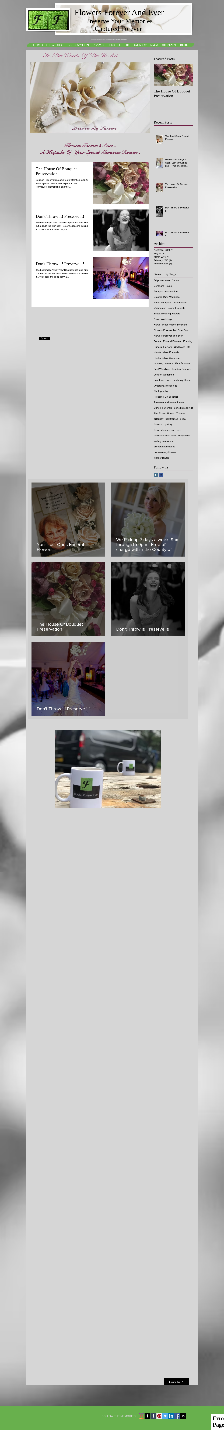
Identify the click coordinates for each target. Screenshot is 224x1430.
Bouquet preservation (166, 291)
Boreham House (163, 285)
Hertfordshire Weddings (167, 358)
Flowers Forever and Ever (168, 335)
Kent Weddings (162, 369)
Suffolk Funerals (163, 407)
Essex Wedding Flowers (167, 313)
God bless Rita (182, 346)
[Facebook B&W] (147, 1416)
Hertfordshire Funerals (166, 352)
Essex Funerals (176, 308)
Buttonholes (180, 302)
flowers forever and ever (167, 430)
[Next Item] (187, 75)
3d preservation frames (167, 280)
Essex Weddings (163, 319)
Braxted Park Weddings (167, 296)
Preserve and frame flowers (169, 402)
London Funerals (181, 369)
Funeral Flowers (163, 346)
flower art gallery (163, 424)
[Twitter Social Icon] (165, 1416)
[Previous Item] (159, 75)
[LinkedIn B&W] (183, 1416)
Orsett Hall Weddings (165, 385)
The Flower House (164, 413)
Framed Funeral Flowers (167, 341)
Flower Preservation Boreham (170, 324)
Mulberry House (182, 380)
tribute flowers (161, 457)
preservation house (164, 446)
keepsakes (184, 435)
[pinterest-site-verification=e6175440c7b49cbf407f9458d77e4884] (159, 1416)
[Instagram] (141, 1416)
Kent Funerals (182, 363)
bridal (183, 418)
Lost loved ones (162, 380)
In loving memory (163, 363)
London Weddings (164, 374)
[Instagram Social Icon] (156, 475)
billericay (158, 418)
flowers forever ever (165, 435)
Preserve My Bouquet (166, 396)
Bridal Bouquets (162, 302)
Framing (187, 341)
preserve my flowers (165, 452)
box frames (172, 418)
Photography (161, 391)
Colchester (160, 308)
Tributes (180, 413)
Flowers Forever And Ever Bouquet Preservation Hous (173, 330)
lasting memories (163, 441)
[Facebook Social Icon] (177, 1416)
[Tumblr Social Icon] (153, 1416)
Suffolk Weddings (183, 407)
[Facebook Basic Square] (161, 475)
